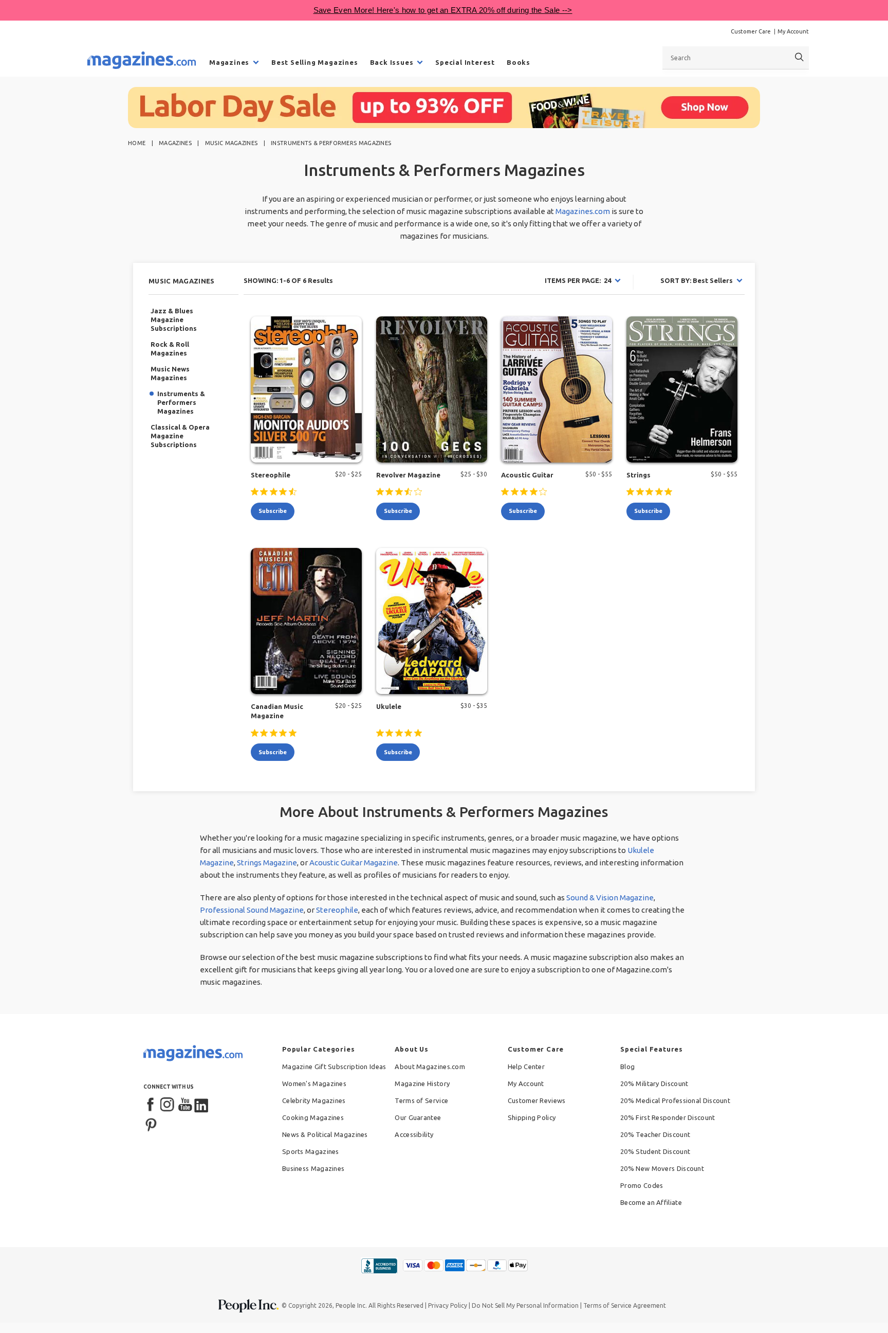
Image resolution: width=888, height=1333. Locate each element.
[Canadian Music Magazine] (306, 621)
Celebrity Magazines (314, 1100)
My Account (793, 31)
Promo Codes (641, 1185)
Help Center (526, 1066)
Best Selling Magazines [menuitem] (314, 62)
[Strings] (681, 389)
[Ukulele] (431, 621)
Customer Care (751, 31)
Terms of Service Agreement (624, 1305)
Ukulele (388, 706)
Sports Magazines (310, 1151)
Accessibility (414, 1134)
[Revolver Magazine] (431, 389)
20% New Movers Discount (662, 1168)
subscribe (272, 511)
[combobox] (735, 57)
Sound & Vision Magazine (610, 897)
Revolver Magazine (408, 474)
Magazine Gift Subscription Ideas (334, 1066)
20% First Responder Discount (667, 1117)
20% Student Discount (655, 1151)
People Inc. (351, 1305)
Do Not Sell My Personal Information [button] (525, 1305)
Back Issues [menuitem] (392, 62)
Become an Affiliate (651, 1202)
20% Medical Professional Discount (675, 1100)
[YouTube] (185, 1105)
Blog (627, 1066)
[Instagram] (168, 1105)
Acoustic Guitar (527, 474)
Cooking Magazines (313, 1117)
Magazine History (422, 1083)
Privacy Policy (447, 1305)
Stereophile (270, 474)
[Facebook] (151, 1105)
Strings (638, 474)
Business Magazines (313, 1168)
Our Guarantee (418, 1117)
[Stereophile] (306, 389)
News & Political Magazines (325, 1134)
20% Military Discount (654, 1083)
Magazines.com (583, 211)
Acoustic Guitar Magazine (353, 862)
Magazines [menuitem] (229, 62)
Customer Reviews (537, 1100)
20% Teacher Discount (655, 1134)
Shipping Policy (532, 1117)
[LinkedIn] (202, 1105)
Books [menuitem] (518, 62)
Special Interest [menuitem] (465, 62)
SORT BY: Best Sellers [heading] (696, 280)
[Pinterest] (151, 1123)
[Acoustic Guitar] (556, 389)
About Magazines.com (430, 1066)
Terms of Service (421, 1100)
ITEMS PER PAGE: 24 (578, 280)
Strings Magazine (267, 862)
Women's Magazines (314, 1083)
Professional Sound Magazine (252, 909)
